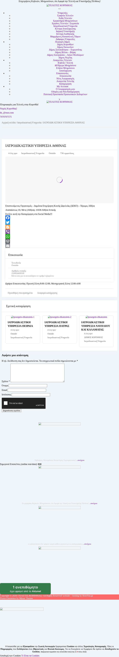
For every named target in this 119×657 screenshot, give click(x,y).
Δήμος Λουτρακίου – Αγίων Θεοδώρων (65, 55)
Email (4, 390)
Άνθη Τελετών (65, 18)
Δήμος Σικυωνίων (65, 47)
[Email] (59, 245)
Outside (52, 153)
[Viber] (59, 231)
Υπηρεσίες (62, 13)
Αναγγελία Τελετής (65, 81)
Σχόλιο (6, 381)
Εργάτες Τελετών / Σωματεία (65, 23)
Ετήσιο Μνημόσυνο (65, 68)
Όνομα (5, 385)
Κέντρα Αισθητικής (65, 34)
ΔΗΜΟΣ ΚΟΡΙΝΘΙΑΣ (93, 337)
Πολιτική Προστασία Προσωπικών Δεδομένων (65, 94)
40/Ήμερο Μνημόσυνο (65, 65)
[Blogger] (59, 227)
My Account (62, 86)
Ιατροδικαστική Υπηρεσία (65, 26)
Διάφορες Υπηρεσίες (65, 39)
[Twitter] (59, 222)
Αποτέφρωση (65, 70)
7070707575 (6, 117)
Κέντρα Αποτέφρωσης (65, 28)
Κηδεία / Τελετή (65, 63)
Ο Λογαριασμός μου (65, 89)
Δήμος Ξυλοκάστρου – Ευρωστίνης (65, 49)
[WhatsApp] (59, 236)
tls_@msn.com (7, 112)
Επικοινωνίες (62, 73)
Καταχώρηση (65, 84)
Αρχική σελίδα (9, 122)
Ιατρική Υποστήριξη (65, 31)
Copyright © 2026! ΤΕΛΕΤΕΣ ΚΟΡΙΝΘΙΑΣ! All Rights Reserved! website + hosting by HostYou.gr (46, 595)
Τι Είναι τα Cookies (30, 655)
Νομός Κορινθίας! (8, 108)
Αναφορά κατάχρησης (47, 293)
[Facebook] (59, 217)
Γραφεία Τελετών (65, 15)
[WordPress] (59, 241)
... (80, 460)
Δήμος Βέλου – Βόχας (65, 52)
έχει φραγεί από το (30, 589)
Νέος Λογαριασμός (65, 78)
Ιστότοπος (6, 394)
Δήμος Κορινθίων (65, 44)
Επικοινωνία (65, 76)
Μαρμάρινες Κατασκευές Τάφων (65, 36)
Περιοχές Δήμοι (62, 42)
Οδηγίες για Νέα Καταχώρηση (65, 91)
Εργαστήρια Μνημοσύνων (65, 21)
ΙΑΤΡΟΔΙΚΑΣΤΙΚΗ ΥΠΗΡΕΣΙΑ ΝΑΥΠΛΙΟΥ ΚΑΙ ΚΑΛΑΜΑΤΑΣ (95, 326)
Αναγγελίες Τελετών (62, 60)
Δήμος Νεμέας (65, 57)
